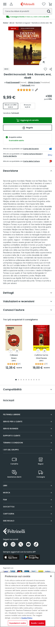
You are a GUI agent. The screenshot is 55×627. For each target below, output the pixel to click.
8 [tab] (33, 379)
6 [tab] (28, 379)
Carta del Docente (31, 149)
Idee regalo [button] (8, 520)
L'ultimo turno (41, 355)
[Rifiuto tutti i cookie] (51, 576)
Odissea (14, 355)
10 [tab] (39, 379)
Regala (29, 127)
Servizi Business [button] (10, 428)
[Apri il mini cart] (50, 4)
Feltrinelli (26, 85)
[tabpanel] (27, 46)
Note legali (8, 400)
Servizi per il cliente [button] (12, 421)
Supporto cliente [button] (11, 435)
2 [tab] (18, 379)
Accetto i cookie (37, 623)
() (33, 90)
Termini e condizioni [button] (13, 442)
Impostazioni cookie (17, 623)
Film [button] (5, 499)
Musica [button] (6, 492)
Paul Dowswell (13, 82)
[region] (27, 599)
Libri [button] (5, 485)
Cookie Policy (26, 618)
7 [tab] (31, 379)
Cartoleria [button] (8, 513)
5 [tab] (26, 379)
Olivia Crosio (34, 82)
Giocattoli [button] (8, 506)
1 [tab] (27, 63)
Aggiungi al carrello (29, 120)
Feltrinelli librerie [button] (11, 414)
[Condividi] (51, 69)
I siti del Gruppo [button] (11, 449)
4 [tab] (23, 379)
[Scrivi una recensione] (36, 89)
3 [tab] (21, 379)
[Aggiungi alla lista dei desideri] (45, 69)
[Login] (11, 4)
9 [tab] (36, 379)
